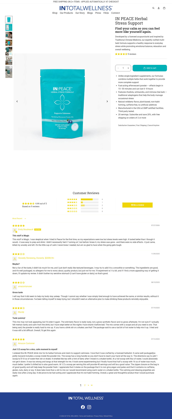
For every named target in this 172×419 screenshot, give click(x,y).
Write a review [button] (137, 205)
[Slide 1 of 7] (8, 19)
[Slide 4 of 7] (8, 43)
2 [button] (84, 385)
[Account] (158, 8)
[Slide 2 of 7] (8, 27)
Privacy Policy (98, 416)
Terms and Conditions (86, 416)
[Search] (153, 8)
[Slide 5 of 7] (8, 51)
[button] (121, 54)
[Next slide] (108, 102)
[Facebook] (82, 407)
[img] (18, 226)
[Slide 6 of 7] (8, 60)
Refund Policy (108, 416)
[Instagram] (89, 407)
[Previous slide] (16, 102)
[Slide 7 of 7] (8, 72)
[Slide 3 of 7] (8, 35)
